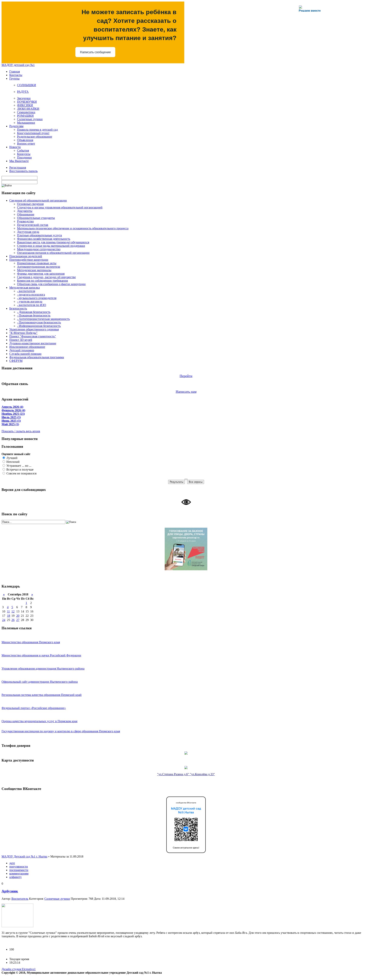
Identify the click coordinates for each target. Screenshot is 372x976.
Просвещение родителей (25, 256)
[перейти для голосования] (186, 569)
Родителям (16, 126)
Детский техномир (21, 350)
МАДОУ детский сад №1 (18, 65)
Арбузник (10, 891)
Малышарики (26, 122)
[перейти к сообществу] (186, 853)
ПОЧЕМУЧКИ (27, 101)
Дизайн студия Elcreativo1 (19, 969)
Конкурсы (23, 154)
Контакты (15, 75)
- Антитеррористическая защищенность (43, 319)
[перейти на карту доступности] (186, 768)
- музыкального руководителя (36, 298)
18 (8, 615)
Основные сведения (30, 204)
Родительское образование (34, 136)
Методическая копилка (24, 287)
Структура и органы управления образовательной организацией (59, 207)
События (23, 150)
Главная (14, 71)
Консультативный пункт (33, 133)
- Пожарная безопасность (33, 315)
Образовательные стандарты (36, 218)
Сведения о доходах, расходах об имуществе (46, 277)
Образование (25, 214)
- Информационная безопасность (39, 326)
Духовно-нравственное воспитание (32, 343)
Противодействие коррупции (28, 259)
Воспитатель (19, 898)
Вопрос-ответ (26, 143)
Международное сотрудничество (38, 249)
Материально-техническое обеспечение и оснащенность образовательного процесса (72, 228)
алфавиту (15, 877)
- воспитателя (26, 291)
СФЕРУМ (15, 360)
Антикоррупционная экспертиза (38, 266)
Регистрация (17, 167)
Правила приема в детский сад (37, 129)
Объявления (25, 140)
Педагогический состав (32, 224)
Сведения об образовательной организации (38, 200)
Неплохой (13, 461)
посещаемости (18, 870)
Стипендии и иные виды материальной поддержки (51, 245)
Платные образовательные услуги (39, 235)
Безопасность (18, 308)
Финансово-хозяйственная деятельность (43, 238)
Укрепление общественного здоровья (34, 329)
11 (8, 611)
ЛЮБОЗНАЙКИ (28, 108)
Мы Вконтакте (19, 161)
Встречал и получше (20, 469)
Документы (24, 211)
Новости (15, 147)
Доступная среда (28, 231)
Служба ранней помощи (25, 353)
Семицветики (26, 112)
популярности (18, 866)
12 (13, 611)
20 (17, 615)
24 (3, 620)
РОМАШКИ (25, 115)
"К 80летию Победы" (23, 332)
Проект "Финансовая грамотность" (32, 336)
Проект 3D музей (20, 339)
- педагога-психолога (31, 294)
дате (12, 863)
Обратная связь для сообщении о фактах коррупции (51, 284)
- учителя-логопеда (29, 301)
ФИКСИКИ (25, 105)
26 (13, 620)
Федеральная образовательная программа (36, 357)
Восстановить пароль (23, 171)
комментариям (18, 873)
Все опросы (195, 481)
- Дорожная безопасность (33, 312)
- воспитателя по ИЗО (31, 305)
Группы (14, 78)
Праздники (24, 157)
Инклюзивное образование (27, 346)
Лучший (11, 458)
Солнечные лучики (30, 119)
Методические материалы (34, 270)
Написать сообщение (95, 52)
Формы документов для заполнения (41, 273)
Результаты (176, 481)
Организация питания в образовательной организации (53, 252)
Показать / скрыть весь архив (21, 431)
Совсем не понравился (21, 473)
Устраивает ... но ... (18, 465)
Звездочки (24, 98)
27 (17, 620)
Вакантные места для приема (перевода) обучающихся (53, 242)
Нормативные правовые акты (36, 263)
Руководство (25, 221)
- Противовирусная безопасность (39, 322)
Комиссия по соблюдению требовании (42, 280)
